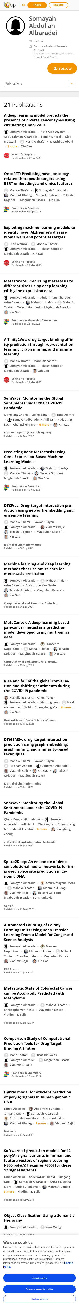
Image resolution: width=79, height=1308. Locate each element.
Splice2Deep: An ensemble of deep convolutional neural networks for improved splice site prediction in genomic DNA (39, 869)
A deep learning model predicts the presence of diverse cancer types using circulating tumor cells (39, 120)
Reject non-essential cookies (39, 1289)
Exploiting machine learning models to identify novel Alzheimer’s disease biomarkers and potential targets (39, 232)
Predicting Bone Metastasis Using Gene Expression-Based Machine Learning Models (34, 456)
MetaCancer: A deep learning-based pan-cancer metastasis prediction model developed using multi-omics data (36, 629)
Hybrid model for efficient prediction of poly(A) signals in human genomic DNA (37, 1097)
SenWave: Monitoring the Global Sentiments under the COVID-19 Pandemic (33, 403)
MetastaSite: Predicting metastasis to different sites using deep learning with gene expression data (38, 286)
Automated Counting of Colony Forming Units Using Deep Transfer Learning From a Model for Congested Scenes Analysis (38, 932)
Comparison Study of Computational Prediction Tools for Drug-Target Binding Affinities (37, 1043)
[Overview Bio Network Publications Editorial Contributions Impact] (39, 83)
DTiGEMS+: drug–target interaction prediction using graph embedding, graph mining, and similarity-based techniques (36, 746)
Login (37, 5)
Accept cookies (39, 1278)
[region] (39, 1271)
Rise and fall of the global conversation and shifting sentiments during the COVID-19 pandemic (37, 685)
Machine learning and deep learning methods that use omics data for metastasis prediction (37, 568)
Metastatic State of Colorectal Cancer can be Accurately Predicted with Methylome (38, 993)
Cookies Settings (39, 1299)
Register (58, 5)
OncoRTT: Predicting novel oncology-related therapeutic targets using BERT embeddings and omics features (38, 178)
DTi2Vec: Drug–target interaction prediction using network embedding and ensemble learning (39, 510)
